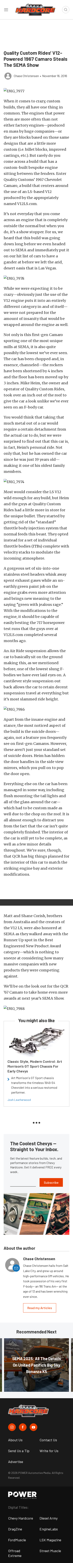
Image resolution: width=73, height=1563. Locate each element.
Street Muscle (50, 1551)
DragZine (15, 1529)
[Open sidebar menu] (6, 9)
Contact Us (48, 1440)
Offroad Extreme (14, 1553)
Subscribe (51, 1182)
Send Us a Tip (18, 1451)
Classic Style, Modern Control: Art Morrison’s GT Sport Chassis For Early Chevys (35, 1066)
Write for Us (49, 1451)
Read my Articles (39, 1308)
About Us (15, 1440)
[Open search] (65, 9)
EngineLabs (49, 1529)
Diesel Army (49, 1518)
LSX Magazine (50, 1540)
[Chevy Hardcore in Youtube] (33, 1427)
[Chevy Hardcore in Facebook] (23, 1427)
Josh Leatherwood (19, 1099)
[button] (36, 91)
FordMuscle (17, 1540)
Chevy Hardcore (20, 1518)
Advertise (15, 1461)
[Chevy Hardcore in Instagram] (12, 1427)
